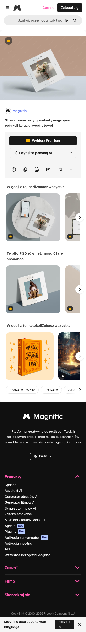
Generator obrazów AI (21, 496)
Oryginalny (33, 41)
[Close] (79, 624)
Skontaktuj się (17, 594)
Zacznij (11, 567)
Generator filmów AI (20, 502)
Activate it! (64, 624)
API (7, 549)
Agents (14, 526)
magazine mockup (22, 389)
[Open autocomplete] (10, 20)
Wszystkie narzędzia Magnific (27, 555)
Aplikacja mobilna (18, 543)
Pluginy (14, 531)
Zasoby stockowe (18, 514)
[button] (43, 456)
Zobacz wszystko (50, 187)
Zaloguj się (69, 8)
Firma (10, 581)
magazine (51, 389)
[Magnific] (43, 417)
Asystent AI (13, 490)
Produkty (13, 476)
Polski (43, 456)
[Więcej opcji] (71, 169)
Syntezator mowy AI (20, 508)
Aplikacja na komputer (26, 537)
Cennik (48, 8)
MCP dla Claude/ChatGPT (25, 520)
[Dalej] (79, 217)
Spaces (10, 485)
